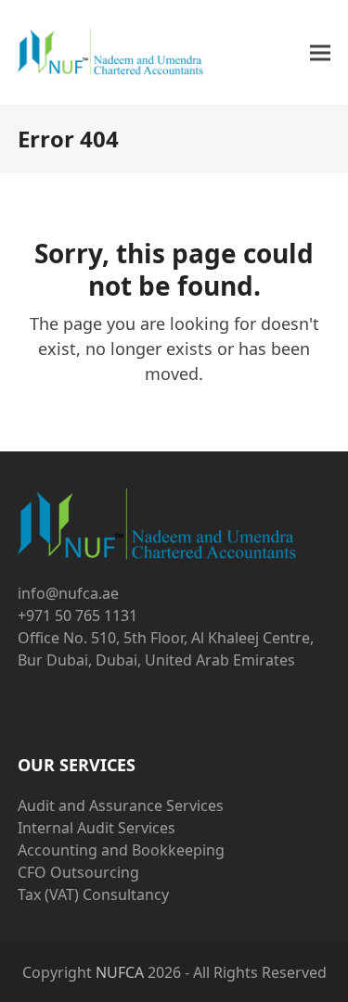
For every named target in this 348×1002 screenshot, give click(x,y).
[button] (320, 53)
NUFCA (120, 972)
